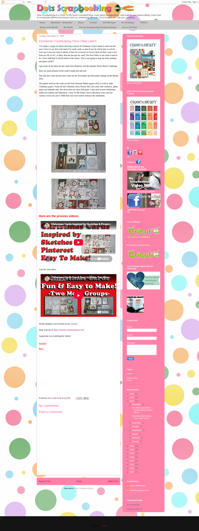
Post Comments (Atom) (84, 488)
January (136, 441)
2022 (132, 401)
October (136, 426)
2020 (132, 450)
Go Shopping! (127, 22)
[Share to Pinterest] (87, 398)
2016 (132, 464)
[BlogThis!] (80, 398)
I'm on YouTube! (129, 27)
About (81, 22)
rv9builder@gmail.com (139, 490)
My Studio (68, 27)
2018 (132, 457)
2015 (132, 468)
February (136, 438)
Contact (93, 22)
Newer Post (44, 481)
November (137, 423)
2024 (132, 394)
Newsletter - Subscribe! (61, 22)
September (137, 430)
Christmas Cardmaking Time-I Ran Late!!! (141, 417)
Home (42, 22)
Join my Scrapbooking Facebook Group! (98, 27)
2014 (132, 472)
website (74, 324)
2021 (132, 446)
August (135, 434)
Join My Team (109, 22)
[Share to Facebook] (85, 398)
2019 (132, 453)
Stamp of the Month (49, 27)
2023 (132, 397)
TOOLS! (143, 22)
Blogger (104, 526)
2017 (132, 461)
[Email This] (77, 398)
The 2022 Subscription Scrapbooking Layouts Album (142, 410)
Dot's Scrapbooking (133, 505)
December (137, 404)
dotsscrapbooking (137, 485)
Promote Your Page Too (134, 509)
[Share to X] (82, 398)
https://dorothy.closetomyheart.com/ (69, 330)
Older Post (113, 481)
